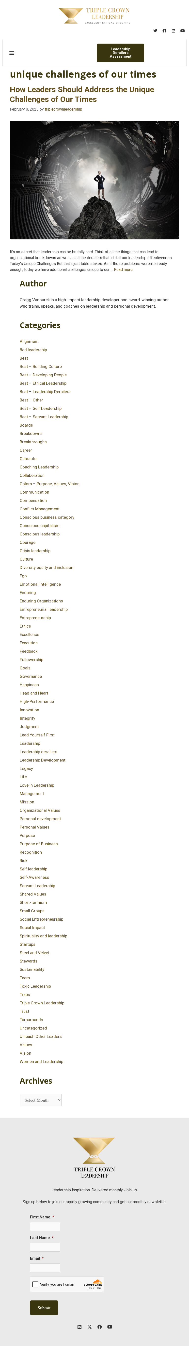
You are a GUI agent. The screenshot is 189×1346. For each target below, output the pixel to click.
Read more (123, 269)
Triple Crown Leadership (42, 1002)
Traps (25, 994)
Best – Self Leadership (41, 408)
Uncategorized (33, 1028)
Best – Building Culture (41, 366)
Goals (25, 667)
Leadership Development (42, 760)
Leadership (30, 743)
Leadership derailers (38, 751)
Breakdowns (31, 433)
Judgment (29, 726)
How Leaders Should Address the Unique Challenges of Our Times (82, 94)
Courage (27, 542)
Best (24, 358)
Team (25, 977)
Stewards (28, 961)
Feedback (28, 651)
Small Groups (32, 910)
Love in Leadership (37, 785)
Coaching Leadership (39, 467)
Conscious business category (47, 517)
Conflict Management (40, 508)
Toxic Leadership (35, 986)
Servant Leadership (37, 885)
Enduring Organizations (41, 600)
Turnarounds (31, 1019)
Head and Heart (34, 693)
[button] (12, 53)
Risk (23, 860)
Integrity (27, 718)
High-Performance (37, 701)
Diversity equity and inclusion (46, 567)
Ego (23, 575)
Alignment (29, 341)
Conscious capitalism (40, 525)
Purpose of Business (39, 843)
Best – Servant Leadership (44, 416)
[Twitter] (155, 31)
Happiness (29, 684)
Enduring (28, 592)
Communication (34, 492)
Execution (29, 642)
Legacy (26, 768)
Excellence (29, 634)
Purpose (27, 835)
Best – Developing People (43, 374)
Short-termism (33, 902)
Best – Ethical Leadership (43, 383)
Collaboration (32, 475)
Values (26, 1044)
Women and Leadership (41, 1061)
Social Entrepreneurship (41, 919)
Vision (25, 1053)
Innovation (29, 709)
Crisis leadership (35, 550)
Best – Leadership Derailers (45, 391)
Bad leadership (33, 349)
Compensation (33, 500)
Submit (44, 1308)
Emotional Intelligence (40, 584)
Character (29, 458)
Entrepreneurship (35, 617)
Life (23, 776)
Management (32, 793)
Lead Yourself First (37, 734)
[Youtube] (183, 31)
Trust (24, 1011)
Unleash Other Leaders (41, 1036)
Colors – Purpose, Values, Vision (49, 483)
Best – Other (31, 400)
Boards (26, 425)
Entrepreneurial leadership (44, 609)
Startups (27, 944)
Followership (31, 659)
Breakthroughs (33, 441)
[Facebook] (164, 31)
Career (26, 450)
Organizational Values (40, 810)
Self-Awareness (34, 877)
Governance (31, 676)
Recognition (31, 852)
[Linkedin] (173, 31)
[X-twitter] (89, 1326)
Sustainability (32, 969)
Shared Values (33, 894)
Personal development (40, 818)
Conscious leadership (40, 534)
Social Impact (32, 927)
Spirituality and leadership (43, 935)
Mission (27, 801)
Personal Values (34, 827)
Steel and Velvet (34, 952)
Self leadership (33, 868)
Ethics (25, 626)
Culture (26, 559)
